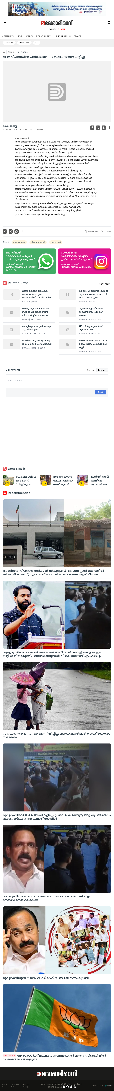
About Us (4, 1085)
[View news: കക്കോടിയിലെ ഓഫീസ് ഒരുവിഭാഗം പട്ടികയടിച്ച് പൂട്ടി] (67, 344)
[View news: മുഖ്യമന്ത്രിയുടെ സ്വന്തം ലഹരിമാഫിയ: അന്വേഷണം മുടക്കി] (57, 940)
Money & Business (62, 36)
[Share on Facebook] (92, 127)
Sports (29, 36)
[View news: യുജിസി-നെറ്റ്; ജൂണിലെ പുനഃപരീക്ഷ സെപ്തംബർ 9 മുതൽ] (82, 480)
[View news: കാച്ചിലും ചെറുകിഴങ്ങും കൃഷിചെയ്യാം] (11, 330)
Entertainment (43, 36)
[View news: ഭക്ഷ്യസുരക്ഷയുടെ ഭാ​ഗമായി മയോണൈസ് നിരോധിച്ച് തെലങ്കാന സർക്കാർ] (11, 312)
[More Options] (109, 127)
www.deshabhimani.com (51, 1084)
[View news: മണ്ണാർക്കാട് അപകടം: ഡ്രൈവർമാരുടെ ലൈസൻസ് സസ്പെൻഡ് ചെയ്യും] (11, 294)
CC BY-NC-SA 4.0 (55, 1087)
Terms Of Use (15, 1085)
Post (100, 392)
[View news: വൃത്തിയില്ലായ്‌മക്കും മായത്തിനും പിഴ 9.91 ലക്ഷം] (67, 312)
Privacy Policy (26, 1085)
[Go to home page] (57, 23)
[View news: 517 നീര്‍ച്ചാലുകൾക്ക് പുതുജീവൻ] (67, 330)
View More (105, 283)
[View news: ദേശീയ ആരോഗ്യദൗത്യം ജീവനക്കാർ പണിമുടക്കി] (11, 344)
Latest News (7, 36)
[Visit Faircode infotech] (108, 1086)
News (19, 36)
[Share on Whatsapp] (104, 127)
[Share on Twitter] (98, 127)
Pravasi (77, 36)
